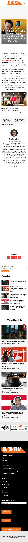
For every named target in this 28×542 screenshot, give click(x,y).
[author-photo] (2, 343)
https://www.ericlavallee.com (14, 141)
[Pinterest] (16, 166)
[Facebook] (8, 166)
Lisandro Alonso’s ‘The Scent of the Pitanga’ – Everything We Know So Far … (18, 296)
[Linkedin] (14, 166)
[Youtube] (2, 493)
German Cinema (5, 112)
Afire (7, 108)
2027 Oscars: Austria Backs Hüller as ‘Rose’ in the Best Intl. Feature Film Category (18, 302)
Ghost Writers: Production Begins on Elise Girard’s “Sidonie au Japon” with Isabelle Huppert (7, 122)
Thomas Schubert (12, 113)
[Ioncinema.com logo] (14, 2)
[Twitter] (19, 166)
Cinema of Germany (6, 110)
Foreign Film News (14, 28)
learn (2, 58)
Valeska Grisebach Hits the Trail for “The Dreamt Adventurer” (19, 121)
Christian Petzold (14, 108)
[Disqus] (14, 190)
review (23, 66)
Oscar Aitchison (7, 343)
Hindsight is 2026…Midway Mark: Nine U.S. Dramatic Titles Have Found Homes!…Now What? (18, 289)
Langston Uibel (22, 112)
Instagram (6, 490)
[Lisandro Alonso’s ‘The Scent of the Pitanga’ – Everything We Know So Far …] (5, 295)
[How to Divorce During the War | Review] (5, 282)
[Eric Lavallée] (14, 133)
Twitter (6, 487)
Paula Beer (4, 113)
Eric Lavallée (15, 46)
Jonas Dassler (14, 112)
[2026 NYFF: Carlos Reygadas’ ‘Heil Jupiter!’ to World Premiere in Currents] (5, 307)
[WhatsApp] (19, 257)
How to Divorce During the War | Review (13, 341)
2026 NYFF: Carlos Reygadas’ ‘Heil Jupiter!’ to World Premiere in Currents (18, 308)
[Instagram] (11, 166)
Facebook (6, 484)
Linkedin (6, 495)
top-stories (21, 113)
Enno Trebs (15, 110)
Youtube (6, 492)
